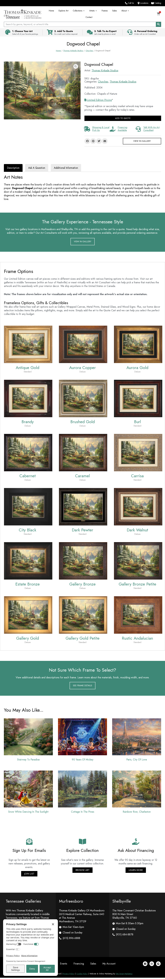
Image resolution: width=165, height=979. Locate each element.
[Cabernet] (28, 452)
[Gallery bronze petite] (138, 560)
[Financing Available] (112, 129)
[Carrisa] (138, 452)
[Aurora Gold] (138, 344)
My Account (109, 964)
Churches (89, 50)
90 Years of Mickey (82, 759)
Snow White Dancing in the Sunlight (28, 812)
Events (63, 964)
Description (13, 168)
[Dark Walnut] (138, 506)
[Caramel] (83, 452)
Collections (77, 10)
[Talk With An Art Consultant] (138, 129)
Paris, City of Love (136, 759)
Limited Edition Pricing (99, 100)
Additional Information (66, 168)
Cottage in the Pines (82, 812)
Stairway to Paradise (28, 759)
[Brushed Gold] (83, 398)
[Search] (158, 24)
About (124, 10)
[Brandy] (28, 398)
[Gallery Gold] (28, 615)
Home (51, 10)
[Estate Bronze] (28, 560)
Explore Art (63, 10)
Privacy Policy (68, 973)
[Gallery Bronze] (83, 560)
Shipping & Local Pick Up (100, 129)
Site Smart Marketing (124, 973)
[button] (75, 66)
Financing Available (122, 129)
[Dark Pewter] (83, 506)
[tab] (13, 168)
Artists (92, 10)
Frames (105, 10)
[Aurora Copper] (83, 344)
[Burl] (138, 398)
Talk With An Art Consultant (151, 129)
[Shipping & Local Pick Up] (87, 129)
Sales (114, 10)
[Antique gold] (28, 344)
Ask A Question (36, 168)
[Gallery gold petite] (83, 615)
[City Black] (28, 506)
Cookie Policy (82, 973)
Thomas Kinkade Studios (73, 50)
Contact (89, 17)
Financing (78, 964)
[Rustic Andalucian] (138, 615)
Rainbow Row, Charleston (137, 812)
